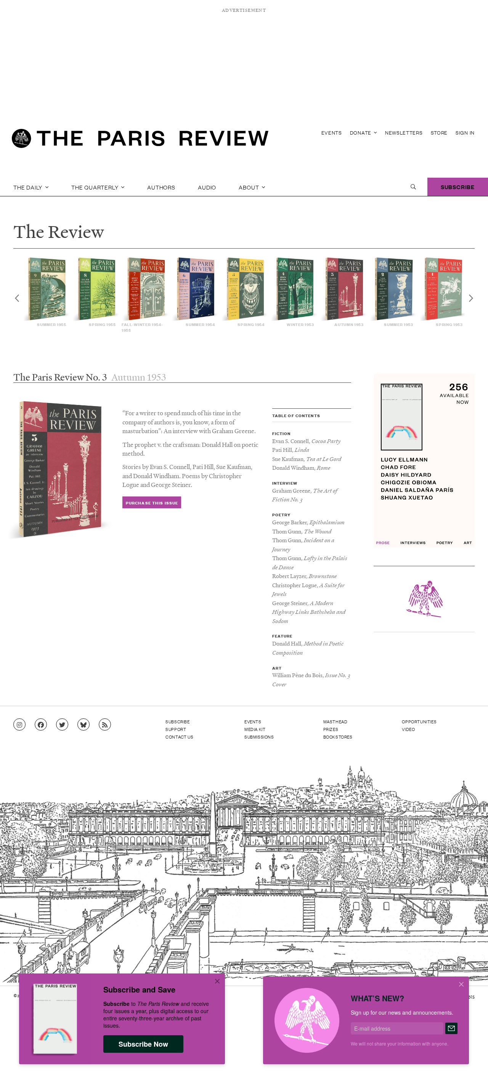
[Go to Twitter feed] (62, 725)
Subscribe (458, 187)
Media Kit (254, 729)
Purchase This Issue (152, 503)
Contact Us (179, 736)
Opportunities (419, 721)
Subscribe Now (143, 1044)
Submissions (259, 736)
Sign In (465, 132)
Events (331, 132)
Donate (361, 132)
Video (408, 729)
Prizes (331, 729)
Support (175, 729)
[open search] (413, 187)
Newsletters (404, 132)
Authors (161, 187)
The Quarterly (95, 187)
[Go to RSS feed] (105, 725)
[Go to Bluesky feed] (83, 725)
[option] (47, 292)
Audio (207, 187)
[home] (140, 141)
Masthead (335, 721)
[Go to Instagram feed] (19, 725)
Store (439, 132)
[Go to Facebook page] (41, 725)
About (249, 187)
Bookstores (338, 736)
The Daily (28, 187)
